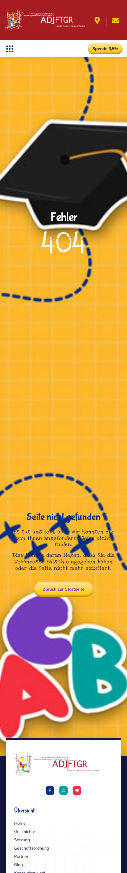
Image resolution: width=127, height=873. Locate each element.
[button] (9, 49)
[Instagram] (63, 790)
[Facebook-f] (50, 790)
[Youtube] (77, 790)
